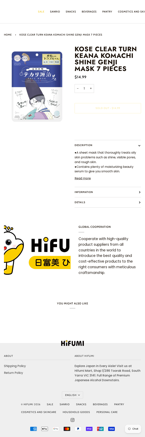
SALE (50, 404)
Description (83, 145)
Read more (83, 178)
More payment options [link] (92, 132)
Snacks (81, 404)
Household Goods (76, 412)
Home (8, 34)
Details (80, 202)
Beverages (100, 404)
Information (84, 192)
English (71, 395)
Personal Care (107, 412)
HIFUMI (28, 404)
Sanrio (65, 404)
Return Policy (13, 373)
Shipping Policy (15, 366)
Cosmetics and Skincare (38, 412)
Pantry (119, 404)
